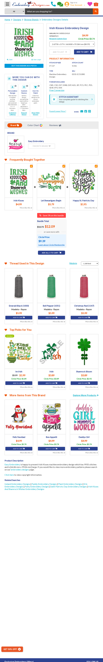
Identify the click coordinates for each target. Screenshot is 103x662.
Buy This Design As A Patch (24, 66)
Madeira (73, 263)
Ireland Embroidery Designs (18, 484)
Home (7, 19)
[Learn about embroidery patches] (38, 85)
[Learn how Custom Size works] (27, 85)
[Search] (95, 11)
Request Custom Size (58, 39)
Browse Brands (31, 19)
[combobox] (59, 11)
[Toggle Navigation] (7, 4)
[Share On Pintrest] (89, 111)
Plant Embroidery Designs (70, 484)
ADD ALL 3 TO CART (50, 253)
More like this (25, 208)
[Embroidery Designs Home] (31, 4)
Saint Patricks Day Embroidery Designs (69, 486)
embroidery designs (20, 469)
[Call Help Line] (53, 4)
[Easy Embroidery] (15, 144)
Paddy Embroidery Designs (44, 484)
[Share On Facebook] (85, 111)
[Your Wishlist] (89, 4)
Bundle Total (43, 221)
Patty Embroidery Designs (37, 486)
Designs (17, 19)
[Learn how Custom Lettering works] (15, 85)
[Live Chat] (60, 4)
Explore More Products (85, 395)
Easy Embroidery (12, 464)
